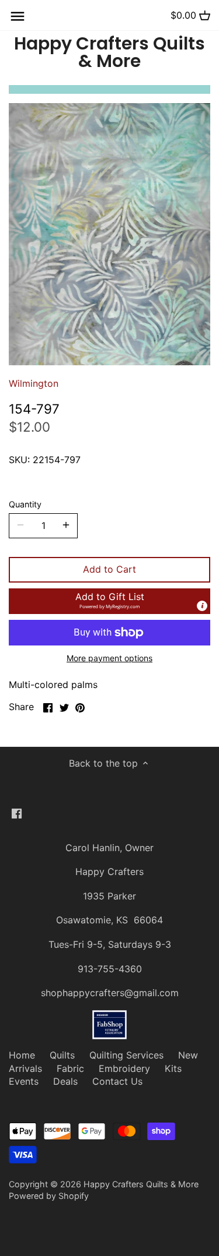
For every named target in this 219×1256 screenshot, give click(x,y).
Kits (173, 1068)
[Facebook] (17, 812)
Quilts (62, 1055)
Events (24, 1081)
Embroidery (124, 1068)
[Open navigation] (17, 16)
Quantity (25, 504)
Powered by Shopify (49, 1196)
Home (22, 1055)
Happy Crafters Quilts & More (109, 52)
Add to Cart (109, 569)
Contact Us (117, 1081)
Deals (65, 1081)
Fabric (70, 1068)
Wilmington (33, 383)
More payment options (109, 658)
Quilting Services (126, 1055)
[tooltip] (202, 606)
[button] (109, 601)
